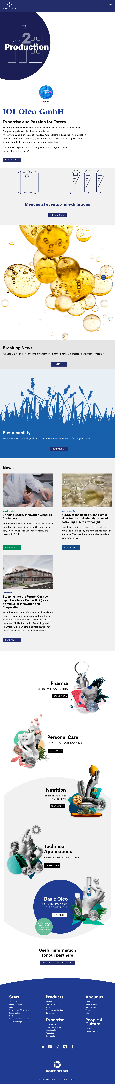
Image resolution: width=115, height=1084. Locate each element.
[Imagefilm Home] (44, 94)
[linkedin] (42, 1046)
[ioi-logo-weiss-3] (57, 1062)
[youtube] (50, 1046)
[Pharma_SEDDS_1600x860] (87, 475)
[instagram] (57, 1046)
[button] (60, 696)
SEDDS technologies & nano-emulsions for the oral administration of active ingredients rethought (85, 519)
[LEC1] (28, 556)
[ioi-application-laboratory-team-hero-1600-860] (28, 475)
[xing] (65, 1046)
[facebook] (72, 1046)
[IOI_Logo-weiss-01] (9, 3)
